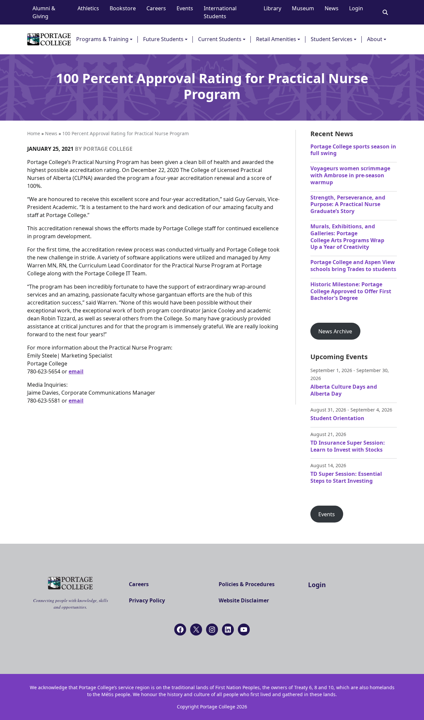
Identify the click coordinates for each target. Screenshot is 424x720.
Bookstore (123, 8)
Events (185, 8)
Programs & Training (102, 39)
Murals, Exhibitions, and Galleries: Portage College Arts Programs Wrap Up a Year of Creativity (347, 236)
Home (33, 133)
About (374, 39)
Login (356, 8)
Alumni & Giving (43, 12)
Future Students (163, 39)
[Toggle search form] (385, 12)
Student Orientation (337, 418)
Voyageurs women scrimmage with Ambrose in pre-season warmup (350, 175)
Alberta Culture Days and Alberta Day (343, 390)
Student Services (331, 39)
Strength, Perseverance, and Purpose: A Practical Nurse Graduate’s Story (347, 204)
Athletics (88, 8)
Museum (303, 8)
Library (272, 8)
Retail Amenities (276, 39)
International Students (220, 12)
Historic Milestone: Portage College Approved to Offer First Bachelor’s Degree (350, 291)
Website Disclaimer (244, 600)
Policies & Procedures (247, 584)
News (332, 8)
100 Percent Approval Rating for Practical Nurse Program (125, 133)
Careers (156, 8)
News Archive (335, 331)
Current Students (219, 39)
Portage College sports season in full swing (353, 150)
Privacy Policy (147, 600)
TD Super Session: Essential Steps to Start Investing (346, 477)
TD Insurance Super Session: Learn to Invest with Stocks (347, 446)
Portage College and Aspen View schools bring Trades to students (353, 265)
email (76, 371)
